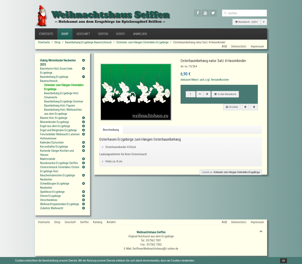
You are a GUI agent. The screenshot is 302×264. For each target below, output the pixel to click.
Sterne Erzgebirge (50, 196)
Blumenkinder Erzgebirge (54, 122)
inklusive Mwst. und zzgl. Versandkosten (205, 79)
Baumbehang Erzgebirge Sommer (63, 101)
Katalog (97, 222)
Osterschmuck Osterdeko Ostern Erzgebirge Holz (59, 169)
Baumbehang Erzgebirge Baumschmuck (88, 42)
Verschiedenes (49, 200)
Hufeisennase (48, 138)
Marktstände (47, 159)
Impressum (257, 46)
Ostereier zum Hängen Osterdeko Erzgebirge (142, 42)
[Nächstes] (254, 107)
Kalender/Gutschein (52, 142)
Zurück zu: (231, 172)
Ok (283, 260)
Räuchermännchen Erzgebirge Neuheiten (57, 177)
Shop (64, 34)
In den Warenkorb (226, 94)
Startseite (46, 34)
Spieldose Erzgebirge (52, 192)
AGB (224, 46)
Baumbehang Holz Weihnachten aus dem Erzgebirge (63, 112)
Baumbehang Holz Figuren (59, 105)
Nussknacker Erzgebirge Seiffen (59, 163)
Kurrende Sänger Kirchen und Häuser (57, 153)
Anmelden (140, 34)
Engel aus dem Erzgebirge (55, 126)
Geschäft (83, 34)
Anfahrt (111, 222)
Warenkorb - (247, 21)
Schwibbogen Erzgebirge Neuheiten (54, 185)
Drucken (233, 106)
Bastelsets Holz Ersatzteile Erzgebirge (56, 71)
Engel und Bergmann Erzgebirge (58, 130)
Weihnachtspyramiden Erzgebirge (59, 204)
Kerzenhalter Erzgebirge (54, 146)
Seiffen (103, 34)
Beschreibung (111, 130)
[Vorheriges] (245, 107)
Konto (120, 34)
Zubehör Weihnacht (51, 208)
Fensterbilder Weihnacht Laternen (60, 134)
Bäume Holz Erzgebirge (53, 118)
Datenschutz (239, 46)
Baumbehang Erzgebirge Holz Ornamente (61, 95)
